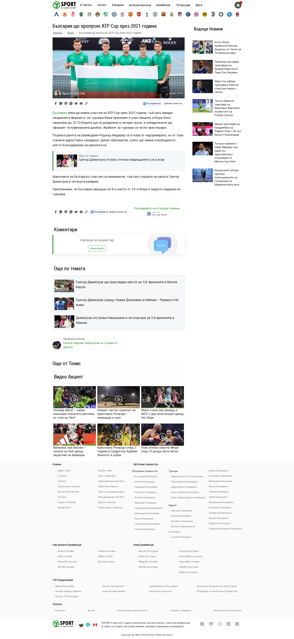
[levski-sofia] (56, 14)
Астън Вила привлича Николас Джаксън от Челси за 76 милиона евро (228, 47)
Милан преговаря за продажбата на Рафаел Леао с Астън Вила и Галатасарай (228, 129)
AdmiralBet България (190, 556)
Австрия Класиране (182, 510)
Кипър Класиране (218, 486)
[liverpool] (122, 14)
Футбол (102, 5)
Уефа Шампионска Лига (111, 481)
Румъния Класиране (220, 523)
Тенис (70, 32)
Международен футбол (111, 497)
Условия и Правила (180, 610)
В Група (62, 481)
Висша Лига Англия (68, 491)
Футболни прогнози (160, 591)
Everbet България (189, 551)
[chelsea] (114, 14)
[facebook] (202, 624)
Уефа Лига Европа (108, 486)
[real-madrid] (171, 14)
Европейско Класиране (184, 487)
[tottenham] (147, 14)
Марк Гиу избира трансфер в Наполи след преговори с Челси (227, 87)
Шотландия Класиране (147, 513)
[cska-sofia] (64, 14)
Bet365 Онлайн (66, 566)
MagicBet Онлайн (148, 561)
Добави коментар (173, 103)
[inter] (221, 14)
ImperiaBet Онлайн (189, 561)
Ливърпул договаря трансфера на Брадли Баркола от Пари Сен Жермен (227, 67)
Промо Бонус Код (64, 586)
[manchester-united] (130, 14)
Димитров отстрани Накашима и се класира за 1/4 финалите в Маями (125, 320)
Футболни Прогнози (140, 5)
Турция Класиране (145, 529)
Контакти (60, 610)
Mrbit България (147, 556)
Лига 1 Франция (106, 475)
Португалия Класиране (147, 523)
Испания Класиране (146, 492)
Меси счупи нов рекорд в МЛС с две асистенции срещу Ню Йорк (162, 413)
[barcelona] (163, 14)
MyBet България (188, 572)
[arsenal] (138, 14)
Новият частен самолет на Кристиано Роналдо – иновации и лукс (116, 413)
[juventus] (212, 14)
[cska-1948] (73, 14)
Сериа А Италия (67, 502)
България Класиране (146, 476)
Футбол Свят (105, 470)
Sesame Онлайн (107, 551)
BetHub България (148, 566)
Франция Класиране (146, 502)
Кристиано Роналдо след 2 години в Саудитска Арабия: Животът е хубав (117, 451)
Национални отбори (69, 486)
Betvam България (148, 551)
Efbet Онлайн (65, 556)
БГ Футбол (86, 5)
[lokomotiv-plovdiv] (89, 14)
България (60, 113)
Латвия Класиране (219, 491)
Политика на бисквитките (227, 610)
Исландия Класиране (220, 475)
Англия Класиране (145, 481)
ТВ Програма (183, 5)
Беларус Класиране (182, 521)
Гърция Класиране (181, 537)
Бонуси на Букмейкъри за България (217, 586)
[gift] (238, 5)
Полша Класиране (218, 518)
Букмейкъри (163, 5)
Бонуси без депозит (113, 586)
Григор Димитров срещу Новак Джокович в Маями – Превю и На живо (127, 302)
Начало (57, 32)
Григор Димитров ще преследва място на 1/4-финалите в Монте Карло (126, 284)
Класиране (118, 5)
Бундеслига (64, 507)
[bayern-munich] (196, 14)
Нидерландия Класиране (148, 508)
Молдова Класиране (220, 507)
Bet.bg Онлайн (106, 561)
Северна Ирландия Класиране (225, 528)
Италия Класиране (145, 497)
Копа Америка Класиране (185, 492)
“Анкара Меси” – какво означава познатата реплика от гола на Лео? (73, 413)
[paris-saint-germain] (188, 14)
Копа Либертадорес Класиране (188, 497)
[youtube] (211, 624)
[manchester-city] (155, 14)
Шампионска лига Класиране (187, 476)
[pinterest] (237, 624)
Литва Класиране (218, 497)
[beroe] (105, 14)
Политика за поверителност (132, 610)
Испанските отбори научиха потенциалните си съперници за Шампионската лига (227, 177)
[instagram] (219, 624)
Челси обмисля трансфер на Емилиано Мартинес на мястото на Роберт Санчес (227, 108)
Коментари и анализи (110, 507)
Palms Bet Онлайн (67, 561)
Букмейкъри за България (163, 586)
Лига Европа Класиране (184, 481)
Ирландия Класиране (220, 481)
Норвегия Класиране (220, 512)
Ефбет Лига (64, 470)
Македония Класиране (221, 502)
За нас (90, 610)
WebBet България (189, 566)
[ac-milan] (237, 14)
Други (198, 5)
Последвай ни (153, 103)
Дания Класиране (218, 470)
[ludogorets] (81, 14)
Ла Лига (62, 497)
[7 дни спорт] (65, 5)
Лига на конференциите (111, 491)
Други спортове (107, 502)
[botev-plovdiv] (97, 14)
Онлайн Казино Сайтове (68, 591)
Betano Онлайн (66, 551)
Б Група (62, 475)
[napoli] (229, 14)
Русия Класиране (144, 518)
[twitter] (228, 624)
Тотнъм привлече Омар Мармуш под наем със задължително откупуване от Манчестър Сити (226, 152)
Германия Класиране (146, 487)
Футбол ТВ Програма (66, 596)
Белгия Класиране (181, 515)
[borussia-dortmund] (204, 14)
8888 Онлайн (105, 556)
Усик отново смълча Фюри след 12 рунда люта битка (160, 449)
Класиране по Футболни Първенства (217, 591)
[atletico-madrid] (179, 14)
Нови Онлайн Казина (113, 591)
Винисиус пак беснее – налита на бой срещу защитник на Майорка (69, 451)
